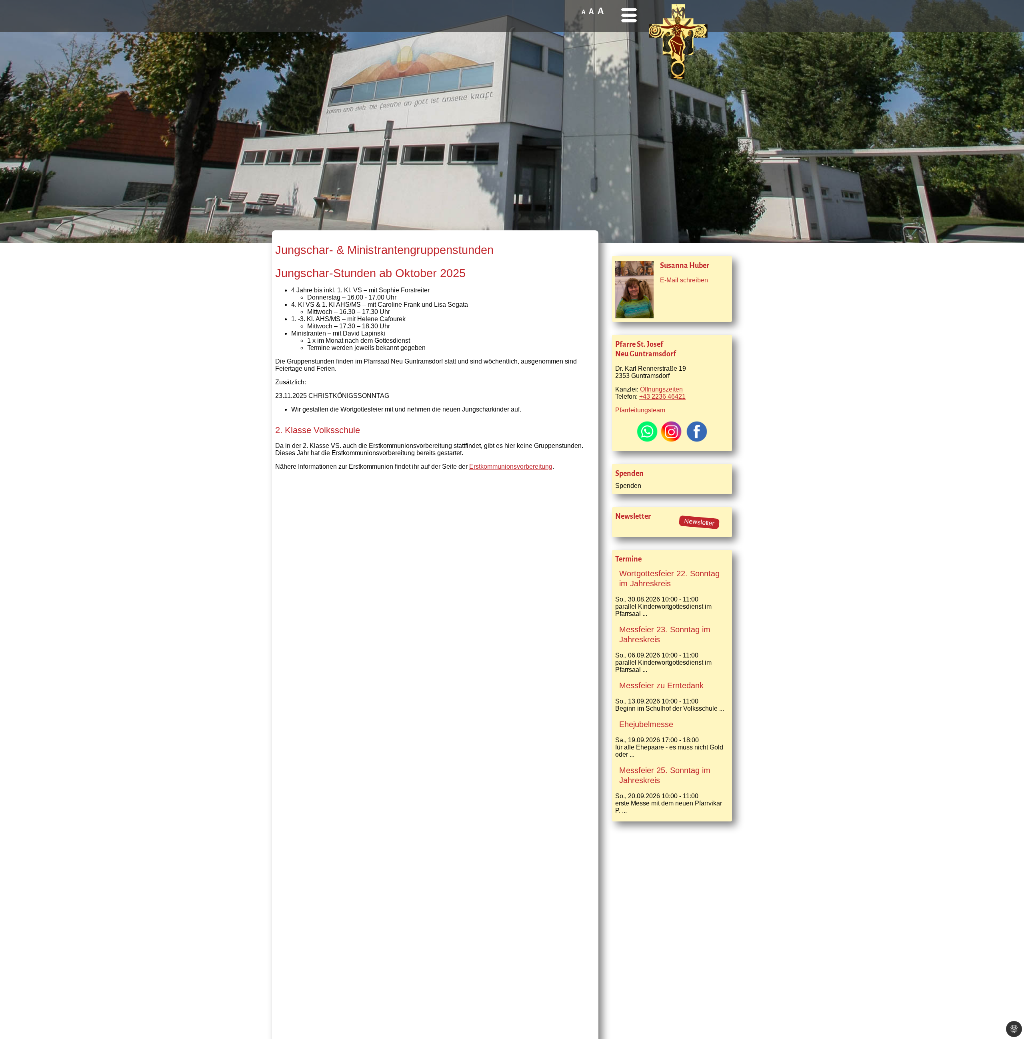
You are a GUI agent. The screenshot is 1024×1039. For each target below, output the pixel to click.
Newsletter (699, 522)
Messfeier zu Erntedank (661, 685)
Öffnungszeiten (661, 389)
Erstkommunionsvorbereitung (510, 466)
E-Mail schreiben (684, 280)
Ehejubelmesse (646, 724)
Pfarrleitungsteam (640, 410)
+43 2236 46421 (662, 396)
